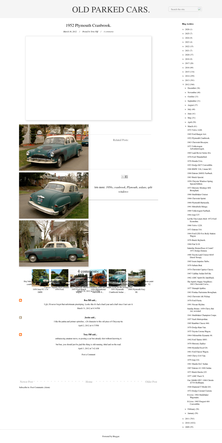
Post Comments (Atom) (40, 387)
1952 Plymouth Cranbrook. (198, 138)
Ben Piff (87, 300)
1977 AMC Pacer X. (195, 376)
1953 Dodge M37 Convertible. (200, 165)
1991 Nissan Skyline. (196, 304)
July (190, 109)
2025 (187, 33)
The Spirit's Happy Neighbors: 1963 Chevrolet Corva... (199, 282)
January (191, 413)
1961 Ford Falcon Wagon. (198, 351)
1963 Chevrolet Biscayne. (197, 142)
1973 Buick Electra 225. (197, 372)
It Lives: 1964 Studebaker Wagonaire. (197, 396)
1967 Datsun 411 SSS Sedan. (199, 368)
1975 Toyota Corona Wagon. (199, 331)
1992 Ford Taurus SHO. (197, 339)
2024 (187, 37)
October (191, 96)
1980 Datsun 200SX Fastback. (200, 173)
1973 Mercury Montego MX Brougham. (199, 189)
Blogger (116, 436)
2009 (187, 426)
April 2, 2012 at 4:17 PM (88, 325)
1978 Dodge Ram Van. (196, 327)
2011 (187, 418)
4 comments (109, 31)
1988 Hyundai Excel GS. (197, 347)
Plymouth (132, 187)
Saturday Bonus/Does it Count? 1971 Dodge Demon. (200, 249)
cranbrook (119, 187)
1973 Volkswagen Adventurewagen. (195, 147)
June (190, 113)
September (192, 100)
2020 (187, 54)
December (192, 88)
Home (89, 381)
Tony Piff (87, 334)
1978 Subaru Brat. (194, 265)
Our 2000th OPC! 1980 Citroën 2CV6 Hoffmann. (200, 381)
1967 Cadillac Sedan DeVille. (199, 273)
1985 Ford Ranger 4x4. (197, 134)
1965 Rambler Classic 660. (198, 323)
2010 (187, 422)
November (192, 92)
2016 (187, 67)
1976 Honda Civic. (195, 161)
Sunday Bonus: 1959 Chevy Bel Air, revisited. (200, 309)
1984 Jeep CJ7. (193, 214)
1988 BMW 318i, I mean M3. (199, 169)
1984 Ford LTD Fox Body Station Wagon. (201, 234)
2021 (187, 50)
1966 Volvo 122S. (194, 225)
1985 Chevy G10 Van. (196, 355)
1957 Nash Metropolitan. (197, 319)
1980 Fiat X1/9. (193, 244)
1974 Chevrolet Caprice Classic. (200, 269)
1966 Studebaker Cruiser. (197, 194)
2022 (187, 46)
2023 (187, 41)
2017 (187, 63)
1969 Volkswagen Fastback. (199, 210)
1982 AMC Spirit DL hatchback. (200, 277)
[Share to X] (123, 176)
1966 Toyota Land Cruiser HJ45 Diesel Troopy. (200, 255)
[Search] (199, 9)
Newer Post (26, 381)
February (192, 409)
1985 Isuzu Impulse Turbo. (198, 261)
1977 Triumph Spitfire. (196, 288)
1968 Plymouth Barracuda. (198, 202)
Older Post (151, 381)
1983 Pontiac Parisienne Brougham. (202, 292)
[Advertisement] (88, 368)
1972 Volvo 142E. (194, 129)
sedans (142, 187)
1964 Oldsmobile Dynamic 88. (200, 335)
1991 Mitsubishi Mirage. (197, 206)
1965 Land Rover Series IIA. (199, 152)
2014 (187, 75)
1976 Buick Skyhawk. (196, 240)
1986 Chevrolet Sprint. (196, 198)
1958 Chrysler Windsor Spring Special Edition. (200, 182)
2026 (187, 29)
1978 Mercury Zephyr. (196, 343)
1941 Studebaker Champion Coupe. (202, 315)
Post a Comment (88, 354)
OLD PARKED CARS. (111, 9)
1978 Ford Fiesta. (194, 300)
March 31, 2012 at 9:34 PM (88, 308)
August (191, 105)
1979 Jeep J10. (193, 359)
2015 (187, 71)
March (191, 126)
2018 (187, 59)
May (190, 117)
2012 (187, 84)
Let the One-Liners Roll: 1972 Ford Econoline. (201, 219)
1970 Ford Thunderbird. (197, 156)
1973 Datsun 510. (194, 229)
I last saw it (128, 304)
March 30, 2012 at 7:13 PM (88, 291)
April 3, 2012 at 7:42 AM (88, 348)
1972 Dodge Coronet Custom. (199, 390)
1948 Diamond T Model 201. (199, 386)
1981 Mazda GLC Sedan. (197, 363)
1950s (109, 187)
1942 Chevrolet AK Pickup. (198, 296)
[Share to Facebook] (126, 176)
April (190, 122)
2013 (187, 80)
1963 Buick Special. (195, 177)
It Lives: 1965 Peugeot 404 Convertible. (198, 402)
